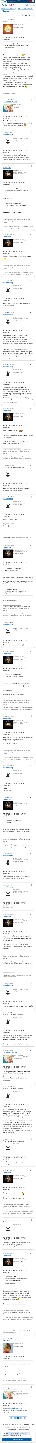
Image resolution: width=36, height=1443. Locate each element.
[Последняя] (25, 1418)
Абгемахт (6, 1341)
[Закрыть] (33, 1433)
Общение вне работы (25, 9)
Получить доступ (17, 1439)
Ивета (5, 22)
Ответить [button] (26, 15)
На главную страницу (8, 9)
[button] (33, 5)
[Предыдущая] (12, 1418)
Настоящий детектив (14, 1408)
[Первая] (10, 1418)
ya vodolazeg (8, 134)
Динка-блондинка (10, 102)
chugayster (7, 168)
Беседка (6, 11)
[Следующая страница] (23, 1418)
